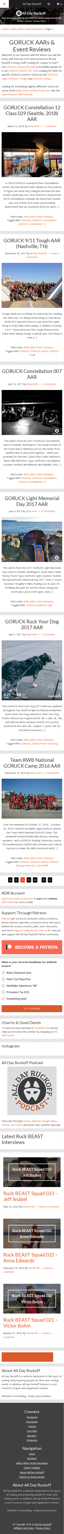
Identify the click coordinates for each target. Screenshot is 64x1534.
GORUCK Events (39, 351)
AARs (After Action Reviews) (27, 29)
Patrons (6, 918)
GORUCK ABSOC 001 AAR (23, 70)
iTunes (26, 1121)
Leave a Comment (49, 1206)
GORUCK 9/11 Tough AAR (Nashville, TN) (32, 243)
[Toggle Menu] (4, 4)
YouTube (32, 1431)
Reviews (32, 1458)
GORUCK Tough (18, 78)
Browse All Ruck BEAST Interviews (27, 1357)
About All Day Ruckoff (32, 1472)
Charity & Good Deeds (32, 1476)
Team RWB (42, 865)
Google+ (32, 1435)
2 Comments (48, 634)
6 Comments (48, 511)
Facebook (32, 1417)
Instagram (32, 1421)
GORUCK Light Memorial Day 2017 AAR (32, 501)
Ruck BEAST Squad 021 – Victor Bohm (30, 1322)
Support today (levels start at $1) (33, 930)
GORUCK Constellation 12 (32, 224)
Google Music (49, 1121)
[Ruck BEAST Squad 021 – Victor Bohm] (32, 1298)
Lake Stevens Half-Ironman (17, 94)
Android (36, 1121)
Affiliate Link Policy (24, 1528)
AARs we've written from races (33, 90)
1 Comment (50, 126)
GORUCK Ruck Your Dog (45, 743)
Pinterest (32, 1440)
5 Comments (49, 384)
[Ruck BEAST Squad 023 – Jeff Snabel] (32, 1171)
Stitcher (6, 1124)
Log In (5, 898)
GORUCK (26, 220)
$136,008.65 (39, 1028)
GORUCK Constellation (44, 220)
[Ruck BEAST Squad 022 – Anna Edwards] (32, 1233)
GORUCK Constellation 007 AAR (32, 374)
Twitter (32, 1426)
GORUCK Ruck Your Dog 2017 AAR (32, 624)
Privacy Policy (43, 1528)
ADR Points (8, 902)
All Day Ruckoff (43, 1524)
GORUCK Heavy (42, 78)
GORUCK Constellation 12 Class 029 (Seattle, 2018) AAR (32, 113)
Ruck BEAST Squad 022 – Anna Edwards (30, 1257)
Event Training (32, 1467)
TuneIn (19, 1124)
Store (32, 1453)
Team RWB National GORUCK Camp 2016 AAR (32, 763)
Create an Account (22, 898)
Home (5, 29)
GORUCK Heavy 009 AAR (21, 66)
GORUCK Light (44, 605)
